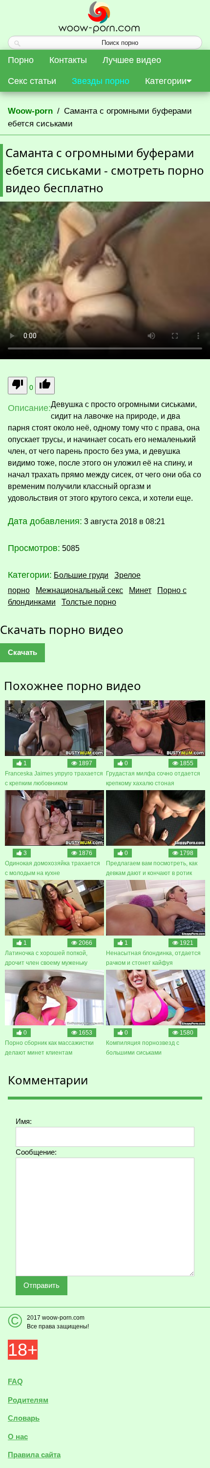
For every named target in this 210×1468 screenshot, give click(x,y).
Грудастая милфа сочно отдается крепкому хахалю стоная (153, 778)
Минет (140, 590)
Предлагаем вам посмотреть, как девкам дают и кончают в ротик (151, 868)
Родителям (28, 1400)
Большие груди (81, 575)
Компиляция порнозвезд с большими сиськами (142, 1048)
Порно (21, 60)
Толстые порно (89, 602)
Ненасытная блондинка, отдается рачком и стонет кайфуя (153, 958)
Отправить (41, 1285)
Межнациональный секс (79, 590)
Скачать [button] (22, 652)
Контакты (68, 60)
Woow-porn (30, 111)
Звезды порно (100, 81)
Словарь (24, 1418)
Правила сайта (34, 1454)
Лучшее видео (132, 60)
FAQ (15, 1381)
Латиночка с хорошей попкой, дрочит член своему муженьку (46, 958)
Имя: (24, 1121)
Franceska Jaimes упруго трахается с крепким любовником (54, 778)
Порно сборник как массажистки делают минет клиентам (49, 1048)
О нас (18, 1436)
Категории (166, 81)
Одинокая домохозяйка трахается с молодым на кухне (52, 868)
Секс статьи (32, 81)
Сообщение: (36, 1152)
